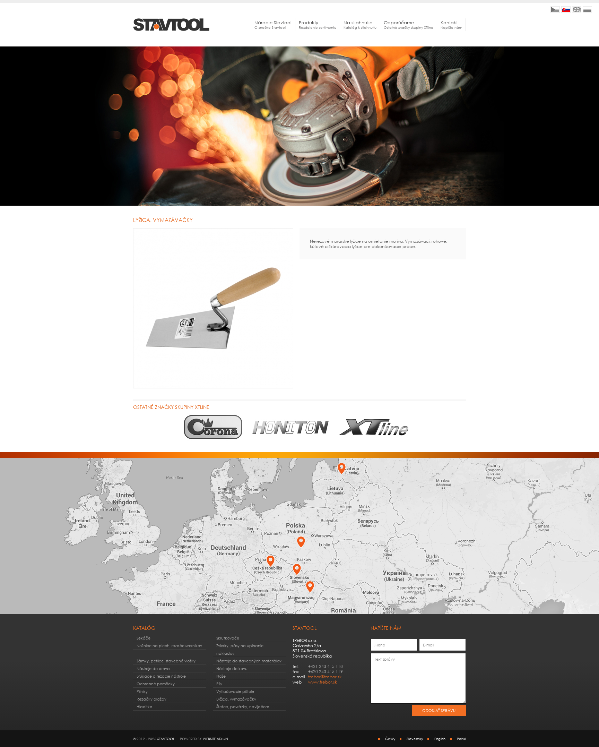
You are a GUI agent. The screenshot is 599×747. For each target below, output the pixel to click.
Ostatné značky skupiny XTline (408, 24)
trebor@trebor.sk (324, 676)
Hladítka (145, 706)
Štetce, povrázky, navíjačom (242, 706)
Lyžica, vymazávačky (236, 699)
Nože (221, 676)
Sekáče (143, 638)
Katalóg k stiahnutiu (360, 24)
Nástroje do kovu (232, 668)
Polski (461, 739)
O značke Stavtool (273, 24)
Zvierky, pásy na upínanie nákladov (239, 649)
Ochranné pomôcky (156, 683)
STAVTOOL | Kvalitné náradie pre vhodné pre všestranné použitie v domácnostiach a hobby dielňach (566, 9)
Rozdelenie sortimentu (317, 24)
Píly (219, 683)
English (439, 739)
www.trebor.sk (322, 682)
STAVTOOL (166, 739)
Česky (390, 739)
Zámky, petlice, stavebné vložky (166, 661)
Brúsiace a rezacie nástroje (161, 676)
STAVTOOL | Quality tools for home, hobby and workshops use (576, 9)
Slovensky (415, 739)
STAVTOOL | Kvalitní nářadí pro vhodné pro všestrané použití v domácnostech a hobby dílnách (555, 9)
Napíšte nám (451, 24)
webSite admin (215, 739)
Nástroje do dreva (153, 668)
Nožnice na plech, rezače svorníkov (169, 645)
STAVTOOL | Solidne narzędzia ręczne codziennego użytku (587, 9)
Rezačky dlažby (151, 699)
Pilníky (142, 691)
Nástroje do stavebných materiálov (248, 661)
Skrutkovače (227, 638)
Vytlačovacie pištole (235, 691)
